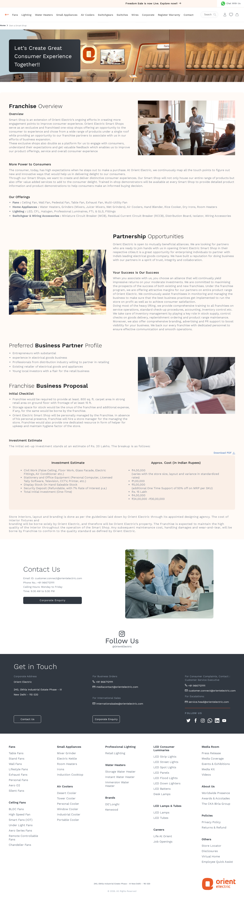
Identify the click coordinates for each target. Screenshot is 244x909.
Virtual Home (211, 856)
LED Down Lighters (166, 783)
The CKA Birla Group (216, 803)
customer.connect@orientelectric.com (209, 690)
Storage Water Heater (120, 771)
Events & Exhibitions (216, 764)
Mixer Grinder (66, 753)
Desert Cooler (66, 793)
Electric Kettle (67, 758)
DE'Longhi (112, 804)
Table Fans (16, 753)
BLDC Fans (16, 809)
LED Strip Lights (164, 756)
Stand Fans (16, 758)
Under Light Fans (21, 825)
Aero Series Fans (20, 830)
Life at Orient (162, 836)
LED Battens (162, 788)
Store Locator (211, 845)
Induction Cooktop (70, 774)
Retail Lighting (115, 753)
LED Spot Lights (164, 767)
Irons (60, 769)
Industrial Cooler (68, 814)
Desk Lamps (161, 794)
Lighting (26, 14)
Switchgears (105, 14)
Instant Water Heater (120, 777)
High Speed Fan (19, 814)
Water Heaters (44, 14)
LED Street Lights (165, 762)
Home (3, 25)
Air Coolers (87, 14)
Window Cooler (67, 809)
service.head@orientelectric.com (209, 701)
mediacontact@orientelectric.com (117, 686)
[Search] (211, 14)
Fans (15, 14)
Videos (206, 774)
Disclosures (210, 851)
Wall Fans (15, 764)
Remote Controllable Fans (23, 837)
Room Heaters (67, 764)
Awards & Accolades (216, 798)
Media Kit (208, 769)
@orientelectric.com (69, 578)
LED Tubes (160, 818)
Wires (134, 14)
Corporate (148, 14)
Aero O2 (14, 785)
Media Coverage (213, 758)
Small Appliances (66, 14)
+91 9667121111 (104, 681)
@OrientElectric (122, 646)
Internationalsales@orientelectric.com (119, 703)
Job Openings (162, 841)
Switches (122, 14)
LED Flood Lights (165, 778)
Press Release (211, 753)
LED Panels (161, 772)
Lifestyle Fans (18, 769)
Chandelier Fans (20, 844)
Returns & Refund (214, 827)
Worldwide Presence (216, 793)
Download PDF (223, 452)
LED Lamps (161, 812)
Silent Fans (16, 790)
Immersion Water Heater (117, 784)
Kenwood (111, 809)
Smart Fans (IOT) (21, 819)
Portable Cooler (68, 819)
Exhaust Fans (18, 774)
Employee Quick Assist (217, 861)
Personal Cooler (68, 803)
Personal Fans (18, 780)
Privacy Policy (211, 822)
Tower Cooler (66, 798)
